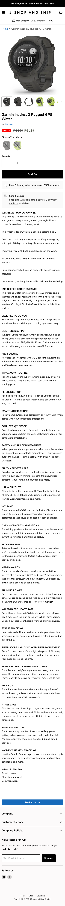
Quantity (6, 156)
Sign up (48, 858)
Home (5, 29)
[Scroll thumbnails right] (60, 102)
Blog (31, 895)
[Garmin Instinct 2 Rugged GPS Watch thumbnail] (7, 102)
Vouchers (41, 895)
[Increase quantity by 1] (29, 163)
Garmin (9, 124)
